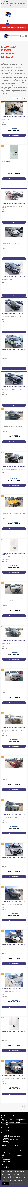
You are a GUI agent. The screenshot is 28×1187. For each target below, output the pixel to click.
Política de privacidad (21, 1148)
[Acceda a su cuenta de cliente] (7, 21)
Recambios (5, 1150)
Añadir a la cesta (15, 135)
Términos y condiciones (19, 1154)
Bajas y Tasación (6, 1154)
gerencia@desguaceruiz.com (10, 1143)
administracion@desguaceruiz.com (11, 1136)
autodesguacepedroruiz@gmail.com (10, 6)
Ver (14, 222)
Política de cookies (21, 1152)
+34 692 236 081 (16, 3)
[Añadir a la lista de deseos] (25, 104)
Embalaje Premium (6, 1159)
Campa (4, 1152)
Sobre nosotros (6, 1156)
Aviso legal (19, 1150)
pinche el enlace (6, 1180)
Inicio (3, 1148)
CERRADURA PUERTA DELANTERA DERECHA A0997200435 (13, 160)
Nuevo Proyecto (6, 1161)
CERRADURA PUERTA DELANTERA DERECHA (13, 116)
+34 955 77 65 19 (7, 1127)
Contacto (4, 1158)
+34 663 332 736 (7, 1130)
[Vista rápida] (25, 106)
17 (22, 1106)
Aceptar (6, 1183)
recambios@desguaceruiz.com (10, 1139)
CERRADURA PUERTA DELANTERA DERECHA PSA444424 (13, 554)
